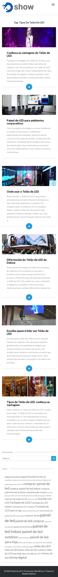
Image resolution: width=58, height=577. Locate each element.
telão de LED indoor (14, 549)
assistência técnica (26, 480)
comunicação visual (36, 492)
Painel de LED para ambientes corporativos (25, 122)
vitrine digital (18, 557)
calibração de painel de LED (14, 484)
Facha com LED (32, 499)
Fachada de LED (20, 502)
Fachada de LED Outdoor (23, 506)
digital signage (40, 496)
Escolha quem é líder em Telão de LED (28, 332)
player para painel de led (36, 542)
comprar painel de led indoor (25, 488)
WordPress (39, 571)
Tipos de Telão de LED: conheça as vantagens (28, 403)
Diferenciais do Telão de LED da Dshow (27, 261)
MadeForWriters (29, 574)
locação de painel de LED (30, 511)
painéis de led (23, 543)
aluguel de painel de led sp (33, 476)
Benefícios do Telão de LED (42, 480)
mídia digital (20, 516)
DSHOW (48, 496)
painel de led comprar (30, 521)
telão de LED (42, 546)
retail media (17, 547)
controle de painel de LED (26, 496)
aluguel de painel (12, 477)
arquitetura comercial (12, 480)
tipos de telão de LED (31, 553)
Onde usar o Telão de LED (23, 191)
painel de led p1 (24, 538)
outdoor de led (32, 515)
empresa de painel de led (16, 499)
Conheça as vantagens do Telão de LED (28, 54)
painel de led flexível (23, 526)
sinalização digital (27, 547)
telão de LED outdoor (35, 550)
